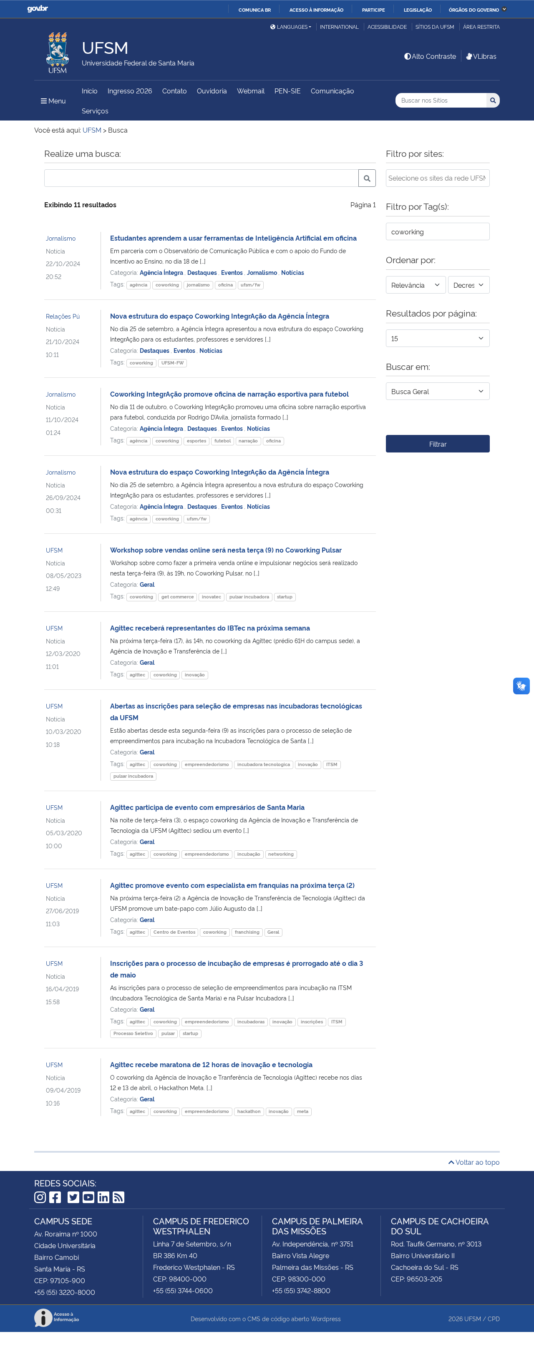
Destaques (202, 272)
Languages (292, 26)
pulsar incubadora (249, 596)
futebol (222, 440)
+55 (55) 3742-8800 (301, 1290)
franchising (247, 932)
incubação (248, 854)
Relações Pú (63, 316)
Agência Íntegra (162, 272)
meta (302, 1111)
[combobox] (438, 178)
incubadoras (250, 1021)
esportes (196, 440)
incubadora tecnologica (263, 764)
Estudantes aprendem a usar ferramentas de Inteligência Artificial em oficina (233, 237)
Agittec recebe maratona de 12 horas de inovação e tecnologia (211, 1064)
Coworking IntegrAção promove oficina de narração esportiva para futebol (229, 393)
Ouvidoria (212, 90)
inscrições (312, 1021)
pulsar (168, 1033)
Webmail (250, 90)
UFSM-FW (172, 362)
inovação (195, 674)
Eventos (232, 272)
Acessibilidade (387, 26)
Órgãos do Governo (474, 9)
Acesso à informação (316, 9)
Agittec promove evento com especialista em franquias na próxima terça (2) (232, 885)
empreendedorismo (207, 764)
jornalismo (198, 284)
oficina (225, 284)
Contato (174, 90)
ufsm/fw (250, 284)
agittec (137, 674)
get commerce (177, 596)
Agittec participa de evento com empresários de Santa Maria (207, 807)
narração (248, 440)
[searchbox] (437, 177)
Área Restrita (481, 26)
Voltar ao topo (477, 1161)
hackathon (249, 1111)
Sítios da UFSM (435, 26)
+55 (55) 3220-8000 (64, 1292)
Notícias (292, 272)
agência (138, 284)
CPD (494, 1318)
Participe (373, 9)
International (339, 26)
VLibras (484, 55)
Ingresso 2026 (130, 90)
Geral (147, 584)
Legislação (418, 9)
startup (284, 596)
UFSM (54, 550)
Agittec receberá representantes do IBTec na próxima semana (210, 627)
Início (90, 90)
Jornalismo (61, 238)
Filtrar (438, 443)
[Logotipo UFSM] (58, 50)
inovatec (211, 596)
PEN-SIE (288, 90)
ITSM (332, 764)
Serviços (95, 110)
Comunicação (332, 90)
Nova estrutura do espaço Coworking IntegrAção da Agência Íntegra (219, 315)
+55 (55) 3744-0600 (183, 1290)
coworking (167, 284)
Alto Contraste (434, 55)
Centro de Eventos (174, 932)
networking (281, 854)
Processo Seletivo (133, 1033)
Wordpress (326, 1318)
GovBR (37, 9)
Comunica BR (255, 9)
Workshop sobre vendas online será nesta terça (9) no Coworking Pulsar (226, 549)
